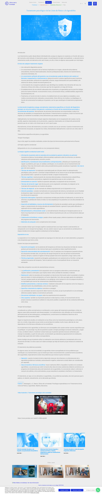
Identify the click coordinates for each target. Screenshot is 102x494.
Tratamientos (41, 2)
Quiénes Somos (32, 2)
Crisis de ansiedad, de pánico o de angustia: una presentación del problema (27, 450)
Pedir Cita (48, 2)
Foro (64, 5)
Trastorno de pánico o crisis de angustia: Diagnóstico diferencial (74, 450)
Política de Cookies (34, 492)
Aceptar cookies (64, 490)
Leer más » (19, 453)
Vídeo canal (51, 462)
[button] (85, 4)
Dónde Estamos (56, 2)
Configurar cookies (90, 490)
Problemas (34, 5)
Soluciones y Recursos (55, 5)
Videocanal (64, 2)
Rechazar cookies (77, 490)
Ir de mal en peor (44, 5)
